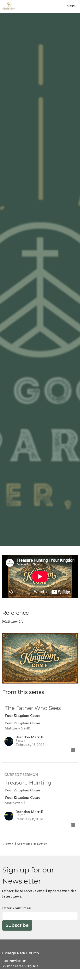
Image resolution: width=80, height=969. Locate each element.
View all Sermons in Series (25, 844)
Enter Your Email (17, 908)
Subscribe (17, 925)
